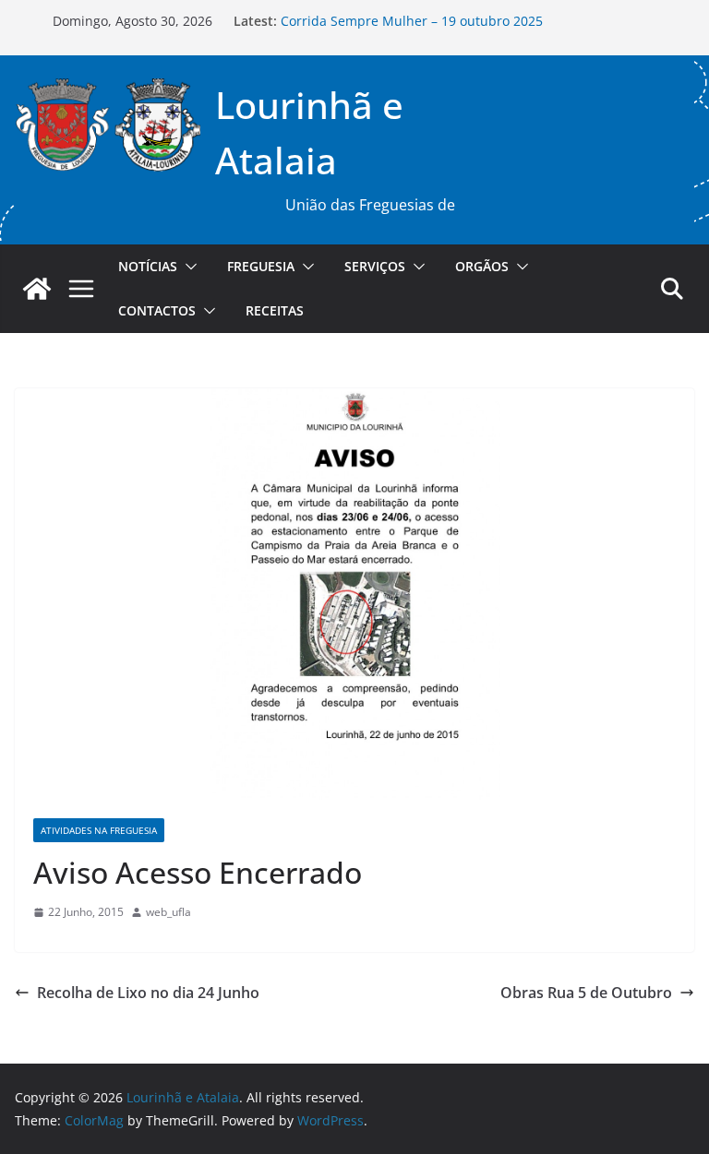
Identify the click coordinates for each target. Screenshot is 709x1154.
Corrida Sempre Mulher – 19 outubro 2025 (412, 22)
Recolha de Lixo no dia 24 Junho (148, 992)
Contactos (157, 310)
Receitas (275, 310)
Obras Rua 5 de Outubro (586, 992)
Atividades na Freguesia (99, 830)
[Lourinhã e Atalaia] (37, 289)
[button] (187, 267)
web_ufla (168, 912)
